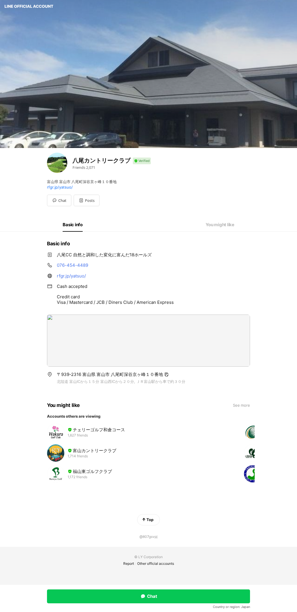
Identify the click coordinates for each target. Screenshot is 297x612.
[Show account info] (142, 161)
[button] (86, 200)
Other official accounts (155, 563)
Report (128, 563)
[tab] (73, 225)
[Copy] (166, 374)
